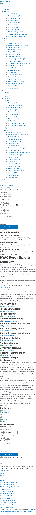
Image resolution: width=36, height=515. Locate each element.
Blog (5, 38)
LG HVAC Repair (13, 72)
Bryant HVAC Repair (14, 52)
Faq (5, 90)
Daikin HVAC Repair (14, 56)
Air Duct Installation (14, 27)
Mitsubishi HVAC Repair (15, 74)
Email (2, 213)
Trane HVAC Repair (14, 86)
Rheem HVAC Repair (14, 79)
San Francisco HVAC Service (9, 505)
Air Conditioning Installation (17, 36)
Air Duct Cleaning (13, 29)
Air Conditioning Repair (15, 32)
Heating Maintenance (15, 18)
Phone (2, 210)
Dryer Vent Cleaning (14, 25)
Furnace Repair (13, 20)
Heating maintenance (7, 493)
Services (7, 11)
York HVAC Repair (13, 88)
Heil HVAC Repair (13, 68)
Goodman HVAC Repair (15, 65)
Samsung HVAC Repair (15, 83)
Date (2, 205)
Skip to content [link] (5, 1)
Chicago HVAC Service (7, 500)
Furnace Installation (14, 23)
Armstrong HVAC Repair (15, 50)
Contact (6, 92)
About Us (7, 9)
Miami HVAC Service (6, 498)
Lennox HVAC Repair (14, 70)
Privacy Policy (22, 511)
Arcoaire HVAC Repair (15, 47)
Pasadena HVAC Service (8, 496)
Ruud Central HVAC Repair (16, 81)
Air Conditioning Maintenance (17, 34)
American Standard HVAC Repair (18, 45)
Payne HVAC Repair (14, 77)
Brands (6, 41)
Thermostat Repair (14, 14)
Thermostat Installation (15, 16)
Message (3, 224)
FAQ (1, 478)
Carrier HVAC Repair (14, 54)
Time (2, 208)
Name (2, 202)
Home (6, 7)
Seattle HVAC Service (7, 507)
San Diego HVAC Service (8, 502)
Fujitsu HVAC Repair (14, 61)
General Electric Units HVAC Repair (19, 63)
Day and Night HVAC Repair (17, 59)
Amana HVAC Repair (14, 43)
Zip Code (3, 199)
